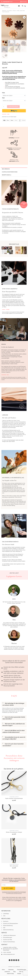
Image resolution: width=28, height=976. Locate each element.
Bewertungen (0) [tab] (6, 175)
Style (3, 97)
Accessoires (9, 10)
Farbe (3, 92)
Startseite (4, 10)
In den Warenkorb (13, 106)
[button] (19, 6)
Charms (14, 10)
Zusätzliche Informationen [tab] (9, 172)
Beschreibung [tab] (6, 169)
